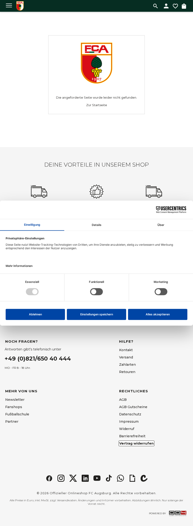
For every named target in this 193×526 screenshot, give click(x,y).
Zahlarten (127, 364)
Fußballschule (17, 414)
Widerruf (126, 429)
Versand (126, 357)
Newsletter (14, 400)
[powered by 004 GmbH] (177, 513)
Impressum (129, 421)
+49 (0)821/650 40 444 (38, 358)
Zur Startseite (96, 105)
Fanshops (13, 407)
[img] (49, 478)
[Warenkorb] (184, 6)
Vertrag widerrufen (136, 443)
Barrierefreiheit (132, 436)
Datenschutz (130, 414)
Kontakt (126, 350)
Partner (11, 421)
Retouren (127, 372)
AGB (123, 400)
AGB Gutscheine (133, 407)
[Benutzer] (166, 5)
